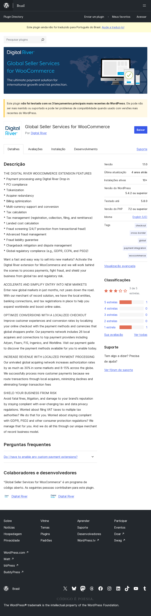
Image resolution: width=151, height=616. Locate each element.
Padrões (46, 540)
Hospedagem (13, 534)
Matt (9, 559)
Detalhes (14, 149)
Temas (45, 527)
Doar (119, 534)
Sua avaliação (113, 335)
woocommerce (137, 255)
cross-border (138, 233)
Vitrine (45, 521)
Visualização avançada (119, 266)
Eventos (119, 527)
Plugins (45, 534)
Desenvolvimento (86, 149)
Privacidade (12, 540)
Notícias (9, 527)
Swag (119, 540)
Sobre (8, 521)
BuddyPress (14, 572)
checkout (141, 225)
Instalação (58, 149)
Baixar (141, 129)
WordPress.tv (88, 540)
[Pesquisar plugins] (42, 39)
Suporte (142, 149)
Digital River (39, 133)
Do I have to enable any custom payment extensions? (41, 457)
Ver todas (140, 335)
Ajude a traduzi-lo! (113, 27)
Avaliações (35, 149)
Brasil (16, 589)
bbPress (11, 565)
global (142, 240)
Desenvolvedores (89, 534)
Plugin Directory (13, 16)
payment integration (135, 248)
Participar (120, 521)
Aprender (83, 521)
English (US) (140, 216)
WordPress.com (16, 552)
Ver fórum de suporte (118, 370)
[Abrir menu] (145, 5)
